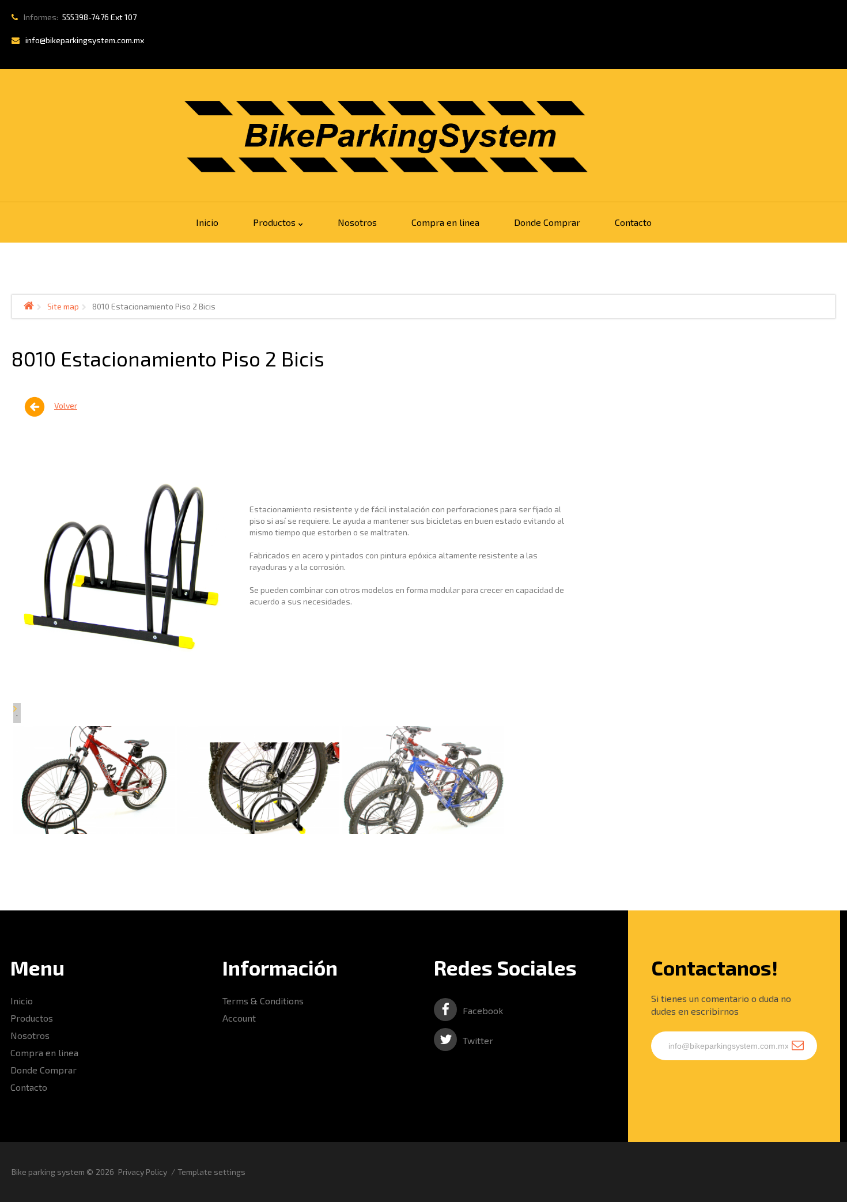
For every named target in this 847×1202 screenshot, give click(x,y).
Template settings (211, 1172)
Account (239, 1017)
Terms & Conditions (263, 1000)
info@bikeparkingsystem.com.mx (84, 40)
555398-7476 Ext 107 (99, 17)
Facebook (483, 1010)
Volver (65, 405)
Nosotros (30, 1035)
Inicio (21, 1000)
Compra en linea (44, 1052)
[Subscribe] (798, 1045)
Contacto (28, 1087)
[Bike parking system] (386, 136)
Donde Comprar (43, 1069)
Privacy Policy (142, 1172)
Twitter (478, 1040)
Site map (63, 306)
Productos (31, 1017)
